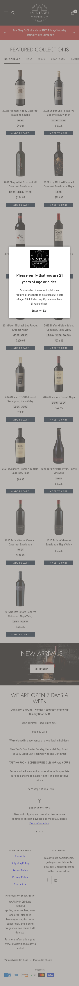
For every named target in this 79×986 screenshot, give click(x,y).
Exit (45, 310)
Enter (35, 310)
